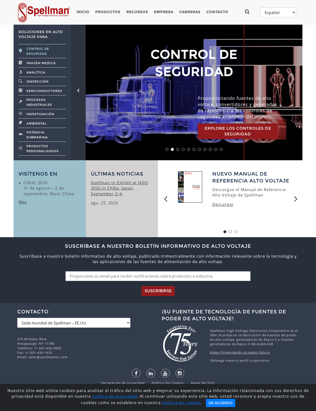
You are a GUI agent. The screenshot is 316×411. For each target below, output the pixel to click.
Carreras (189, 12)
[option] (194, 92)
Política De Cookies (165, 383)
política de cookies (181, 402)
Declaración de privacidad (123, 383)
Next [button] (296, 199)
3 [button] (178, 149)
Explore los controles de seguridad (238, 131)
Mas (23, 202)
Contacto (217, 12)
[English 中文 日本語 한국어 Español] (278, 12)
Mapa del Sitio (200, 383)
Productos (107, 12)
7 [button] (199, 149)
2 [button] (172, 149)
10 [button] (216, 149)
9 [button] (210, 149)
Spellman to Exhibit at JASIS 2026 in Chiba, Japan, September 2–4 (119, 188)
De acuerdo (221, 403)
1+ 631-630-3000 (47, 348)
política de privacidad (114, 396)
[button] (249, 11)
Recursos (137, 12)
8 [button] (205, 149)
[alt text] (183, 343)
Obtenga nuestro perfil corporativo (240, 360)
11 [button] (221, 149)
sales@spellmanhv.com (48, 357)
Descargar (223, 204)
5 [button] (189, 149)
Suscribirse (158, 290)
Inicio (83, 12)
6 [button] (194, 149)
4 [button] (183, 149)
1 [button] (167, 149)
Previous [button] (165, 199)
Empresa (163, 12)
